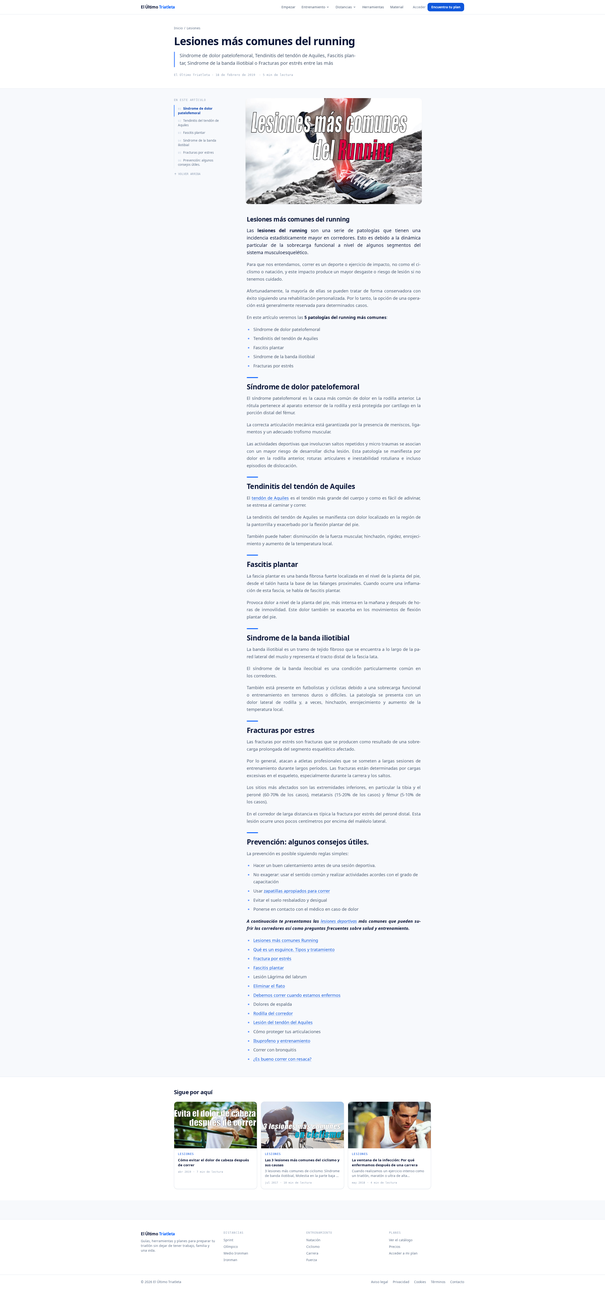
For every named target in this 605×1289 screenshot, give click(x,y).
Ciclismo (313, 1246)
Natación (313, 1240)
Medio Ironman (236, 1253)
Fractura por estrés (272, 958)
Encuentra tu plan (445, 7)
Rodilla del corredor (273, 1013)
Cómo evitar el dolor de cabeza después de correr (213, 1162)
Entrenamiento (313, 7)
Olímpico (231, 1246)
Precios (394, 1246)
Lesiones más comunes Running (285, 940)
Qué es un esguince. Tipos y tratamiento (294, 949)
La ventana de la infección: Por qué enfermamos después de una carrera (385, 1162)
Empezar (288, 7)
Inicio (178, 28)
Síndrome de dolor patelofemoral (195, 110)
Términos (438, 1282)
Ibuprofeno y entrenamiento (281, 1041)
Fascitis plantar (191, 133)
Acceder (419, 7)
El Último (158, 7)
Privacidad (401, 1282)
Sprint (228, 1240)
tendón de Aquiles (270, 498)
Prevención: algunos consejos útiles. (195, 162)
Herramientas (373, 7)
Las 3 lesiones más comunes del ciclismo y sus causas (302, 1162)
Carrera (312, 1253)
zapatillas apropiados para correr (297, 891)
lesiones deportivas (339, 921)
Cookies (420, 1282)
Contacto (457, 1282)
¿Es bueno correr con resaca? (282, 1059)
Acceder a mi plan (403, 1253)
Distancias (344, 7)
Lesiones (193, 28)
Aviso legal (379, 1282)
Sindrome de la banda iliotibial (197, 142)
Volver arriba (189, 174)
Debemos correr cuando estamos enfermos (297, 995)
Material (396, 7)
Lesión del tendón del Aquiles (283, 1022)
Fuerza (311, 1260)
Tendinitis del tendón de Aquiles (198, 122)
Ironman (230, 1260)
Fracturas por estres (196, 152)
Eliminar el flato (269, 986)
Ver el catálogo (400, 1240)
